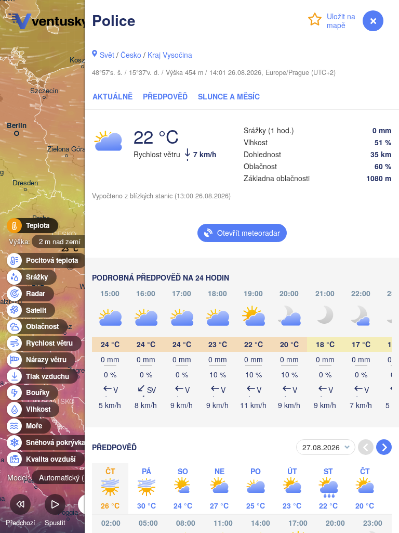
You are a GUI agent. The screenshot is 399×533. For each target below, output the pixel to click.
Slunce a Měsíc (229, 96)
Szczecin (44, 90)
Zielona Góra (66, 149)
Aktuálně (112, 96)
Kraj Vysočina (170, 54)
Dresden (25, 183)
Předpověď (165, 96)
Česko (131, 54)
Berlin (16, 125)
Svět (107, 54)
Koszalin (83, 60)
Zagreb (78, 370)
